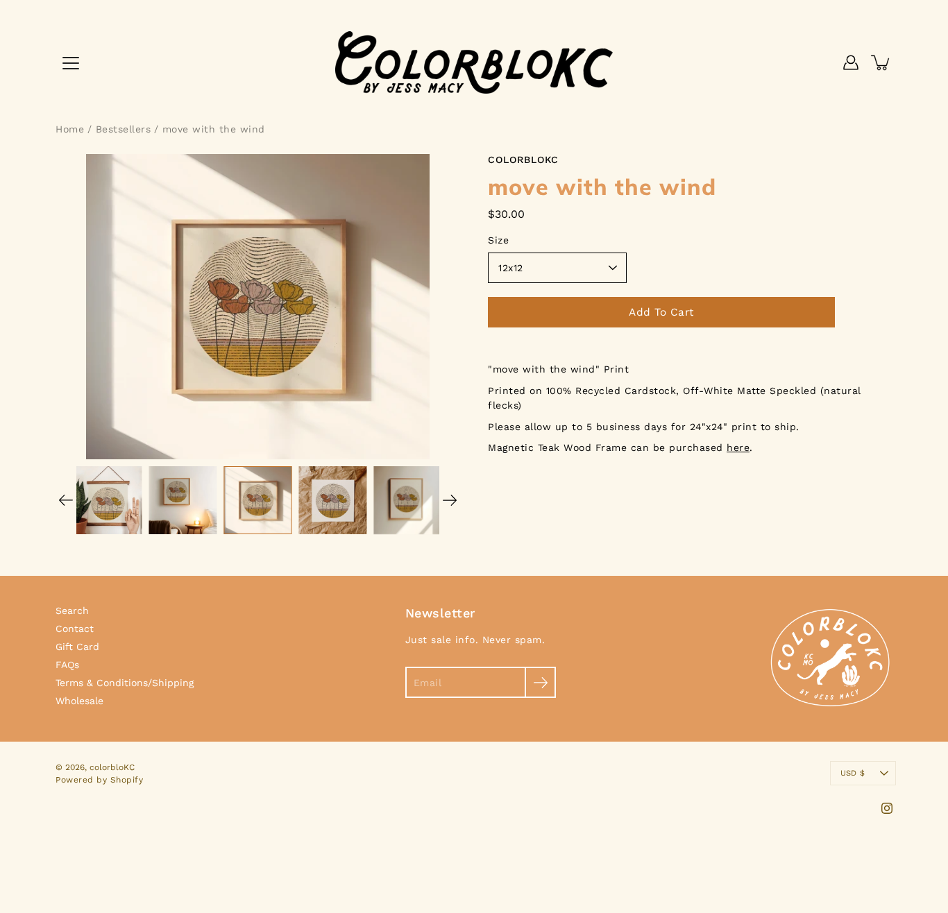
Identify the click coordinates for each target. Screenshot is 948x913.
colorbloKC (112, 767)
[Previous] (66, 500)
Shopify (127, 780)
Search (72, 610)
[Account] (851, 62)
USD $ (852, 773)
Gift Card (77, 646)
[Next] (449, 500)
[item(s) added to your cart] (881, 62)
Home (70, 129)
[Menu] (71, 63)
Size (498, 240)
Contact (75, 628)
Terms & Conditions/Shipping (125, 682)
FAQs (67, 664)
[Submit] (540, 682)
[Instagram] (886, 808)
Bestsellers (123, 129)
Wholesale (79, 700)
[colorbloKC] (474, 62)
